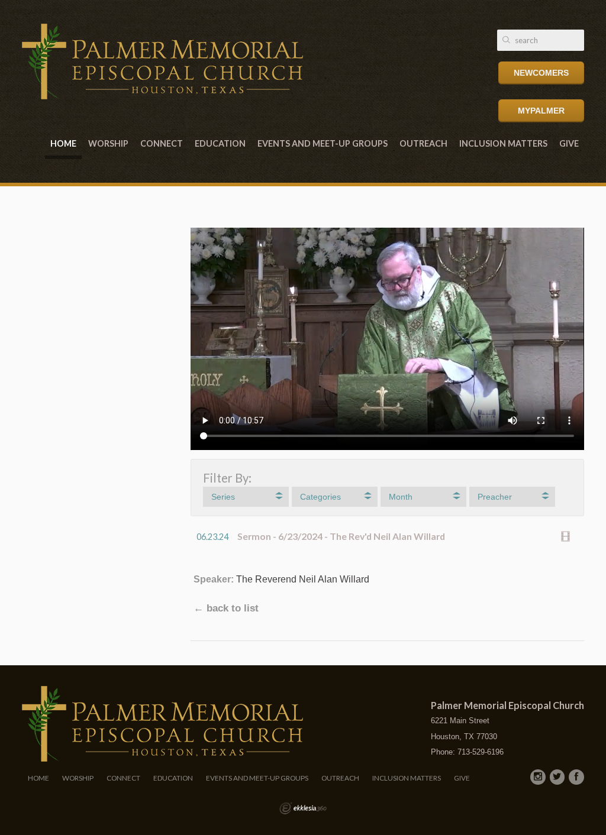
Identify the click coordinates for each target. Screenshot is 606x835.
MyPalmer (541, 110)
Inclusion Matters (503, 143)
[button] (246, 497)
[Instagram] (538, 777)
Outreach (423, 143)
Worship (108, 143)
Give (569, 143)
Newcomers (541, 72)
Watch (568, 536)
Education (220, 143)
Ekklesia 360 (303, 808)
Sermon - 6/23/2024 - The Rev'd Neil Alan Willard (341, 536)
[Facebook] (576, 777)
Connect (161, 143)
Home (63, 143)
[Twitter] (557, 777)
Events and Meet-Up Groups (322, 143)
